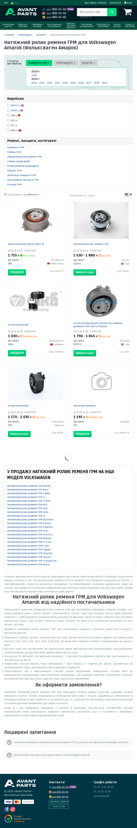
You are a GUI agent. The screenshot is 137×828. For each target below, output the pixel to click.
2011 (41, 82)
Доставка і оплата (95, 2)
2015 (73, 82)
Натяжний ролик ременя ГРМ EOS (27, 504)
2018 (96, 82)
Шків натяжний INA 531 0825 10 (26, 244)
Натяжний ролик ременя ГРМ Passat (29, 523)
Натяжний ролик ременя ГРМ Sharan (29, 538)
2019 (104, 82)
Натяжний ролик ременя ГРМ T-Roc (28, 545)
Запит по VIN (58, 806)
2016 (81, 82)
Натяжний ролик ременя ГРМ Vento (28, 564)
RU (5, 2)
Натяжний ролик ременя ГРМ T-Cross (29, 542)
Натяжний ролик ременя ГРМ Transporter (32, 560)
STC (14, 125)
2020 (34, 75)
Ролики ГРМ (14, 184)
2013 (57, 82)
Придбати (17, 272)
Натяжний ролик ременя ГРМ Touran (29, 557)
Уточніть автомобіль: (14, 62)
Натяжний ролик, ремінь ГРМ (91, 244)
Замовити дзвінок (59, 801)
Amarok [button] (87, 63)
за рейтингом (31, 194)
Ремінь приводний (18, 161)
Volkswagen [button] (64, 63)
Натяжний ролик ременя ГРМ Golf (27, 508)
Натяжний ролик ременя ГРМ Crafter (29, 500)
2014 (65, 82)
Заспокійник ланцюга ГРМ (23, 179)
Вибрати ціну (85, 272)
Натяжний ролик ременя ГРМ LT (26, 515)
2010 (34, 82)
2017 (89, 82)
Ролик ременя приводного (23, 166)
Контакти (115, 2)
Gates (15, 110)
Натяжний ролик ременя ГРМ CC (26, 497)
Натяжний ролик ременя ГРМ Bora (28, 489)
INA (14, 115)
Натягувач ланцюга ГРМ (21, 175)
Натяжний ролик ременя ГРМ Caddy (28, 493)
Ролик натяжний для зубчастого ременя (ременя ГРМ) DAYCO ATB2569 (97, 325)
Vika (14, 130)
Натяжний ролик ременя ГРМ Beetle (28, 485)
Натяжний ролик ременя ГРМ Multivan (30, 519)
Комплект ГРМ (15, 147)
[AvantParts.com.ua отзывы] (18, 819)
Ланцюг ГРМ (14, 170)
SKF (14, 120)
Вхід (129, 2)
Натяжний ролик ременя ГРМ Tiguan (29, 549)
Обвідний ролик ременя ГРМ (24, 156)
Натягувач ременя (84, 405)
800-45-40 (57, 9)
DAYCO (16, 105)
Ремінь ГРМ (14, 152)
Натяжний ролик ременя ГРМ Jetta (27, 512)
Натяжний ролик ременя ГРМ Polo (27, 530)
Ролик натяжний (18, 324)
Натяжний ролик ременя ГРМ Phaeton (30, 527)
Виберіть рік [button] (38, 63)
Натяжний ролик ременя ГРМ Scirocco (30, 534)
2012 (49, 82)
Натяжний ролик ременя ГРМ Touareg (29, 553)
